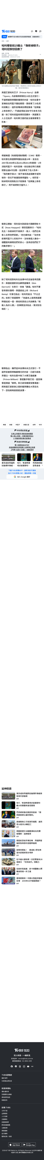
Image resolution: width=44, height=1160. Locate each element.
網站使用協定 (6, 1097)
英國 (10, 425)
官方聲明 (4, 1133)
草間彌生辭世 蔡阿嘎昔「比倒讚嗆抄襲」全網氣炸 (24, 37)
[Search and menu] (40, 31)
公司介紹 (4, 1111)
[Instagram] (24, 1066)
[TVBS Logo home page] (8, 31)
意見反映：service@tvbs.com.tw (22, 1058)
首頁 (3, 41)
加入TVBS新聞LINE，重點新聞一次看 (22, 473)
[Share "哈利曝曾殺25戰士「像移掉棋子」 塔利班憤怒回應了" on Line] (36, 31)
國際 (7, 41)
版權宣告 (4, 1100)
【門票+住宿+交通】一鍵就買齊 (22, 450)
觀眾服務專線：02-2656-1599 (22, 1061)
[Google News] (32, 1066)
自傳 (34, 425)
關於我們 (4, 1078)
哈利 (40, 425)
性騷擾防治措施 (7, 1094)
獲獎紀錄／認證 (7, 1136)
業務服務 (4, 1131)
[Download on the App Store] (15, 1144)
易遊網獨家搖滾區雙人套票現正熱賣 (22, 447)
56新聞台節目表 (7, 1081)
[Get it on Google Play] (29, 1144)
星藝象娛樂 (5, 1122)
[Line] (16, 1066)
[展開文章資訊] (40, 54)
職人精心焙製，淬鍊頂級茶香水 (22, 436)
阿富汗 (18, 425)
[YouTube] (28, 1066)
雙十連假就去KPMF (22, 445)
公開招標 (4, 1128)
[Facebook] (12, 1066)
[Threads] (20, 1066)
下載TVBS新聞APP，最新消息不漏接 (22, 470)
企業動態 (4, 1113)
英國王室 (26, 425)
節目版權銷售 (6, 1125)
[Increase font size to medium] (32, 31)
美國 (4, 425)
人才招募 (4, 1116)
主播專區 (4, 1119)
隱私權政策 (5, 1091)
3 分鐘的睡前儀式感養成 (22, 438)
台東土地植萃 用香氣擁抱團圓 (22, 433)
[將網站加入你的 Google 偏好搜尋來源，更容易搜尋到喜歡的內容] (22, 477)
